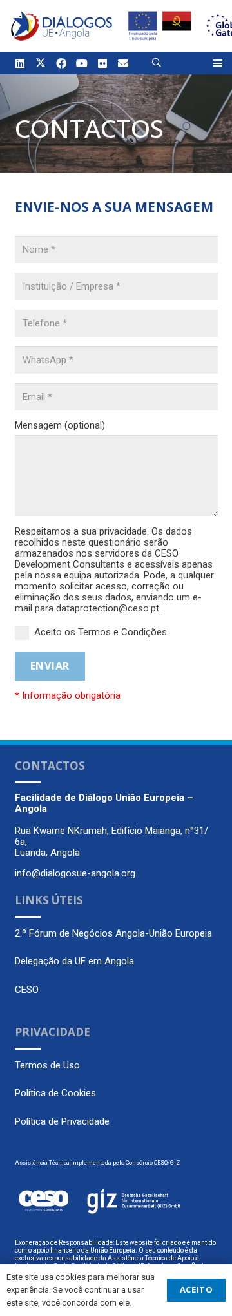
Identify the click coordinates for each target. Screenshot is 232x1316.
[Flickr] (102, 63)
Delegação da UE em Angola (74, 961)
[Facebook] (61, 63)
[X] (40, 63)
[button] (157, 63)
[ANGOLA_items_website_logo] (61, 25)
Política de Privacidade (62, 1121)
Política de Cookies (55, 1093)
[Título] (123, 63)
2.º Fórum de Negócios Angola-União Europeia (113, 933)
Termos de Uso (47, 1065)
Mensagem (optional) (60, 425)
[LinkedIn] (20, 63)
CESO (27, 989)
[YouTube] (82, 63)
